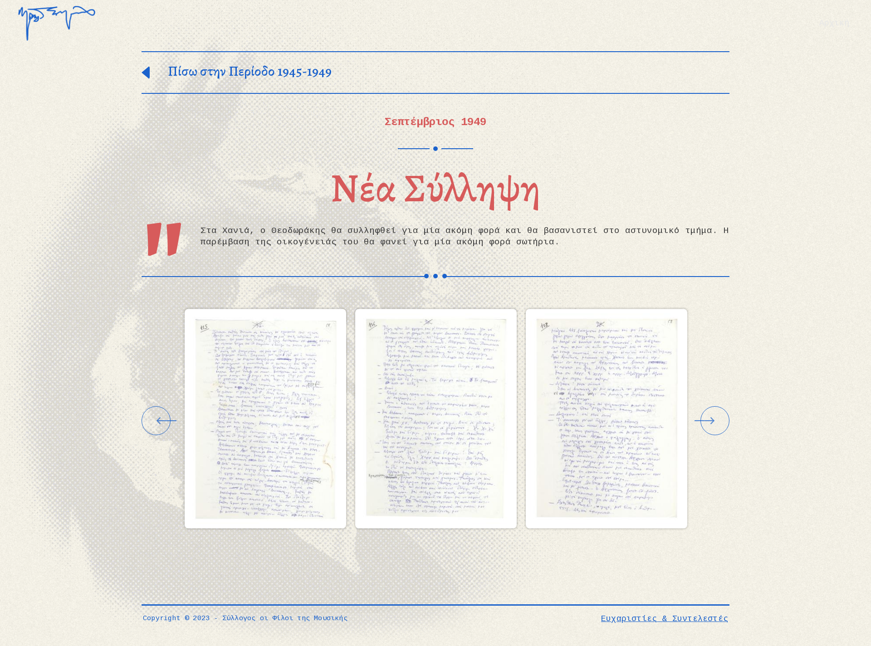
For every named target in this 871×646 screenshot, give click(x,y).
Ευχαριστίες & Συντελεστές (664, 618)
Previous (156, 420)
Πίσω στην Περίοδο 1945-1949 (250, 72)
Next (714, 420)
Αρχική (834, 23)
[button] (265, 419)
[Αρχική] (56, 23)
